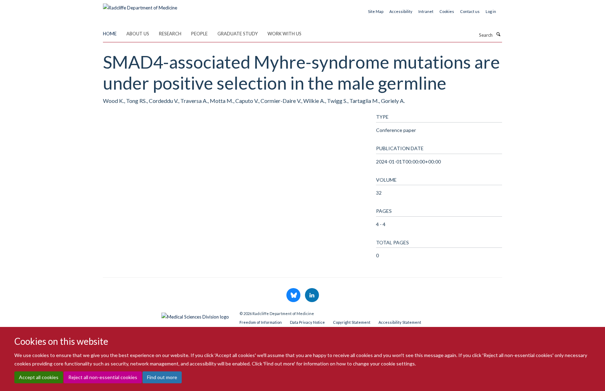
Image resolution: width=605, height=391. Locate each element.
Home (110, 33)
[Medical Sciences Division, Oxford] (166, 315)
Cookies (446, 11)
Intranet (425, 11)
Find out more (162, 377)
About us (137, 33)
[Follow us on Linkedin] (312, 295)
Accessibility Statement (399, 322)
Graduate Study (237, 33)
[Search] (498, 34)
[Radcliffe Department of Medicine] (140, 5)
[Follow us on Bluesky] (293, 295)
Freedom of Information (260, 322)
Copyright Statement (351, 322)
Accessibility (400, 11)
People (199, 33)
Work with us (284, 33)
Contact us (470, 11)
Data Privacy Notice (307, 322)
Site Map (375, 11)
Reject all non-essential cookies (102, 377)
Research (170, 33)
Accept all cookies (38, 377)
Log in (491, 11)
